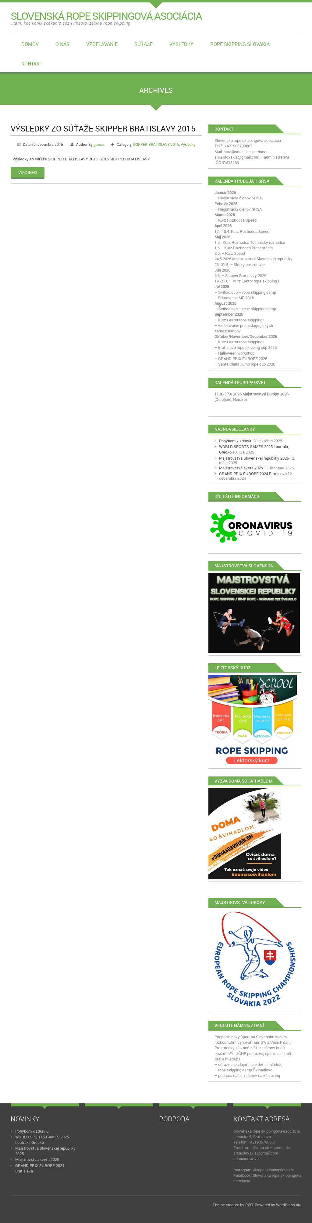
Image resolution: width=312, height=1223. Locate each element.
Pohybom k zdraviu (235, 440)
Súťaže (143, 44)
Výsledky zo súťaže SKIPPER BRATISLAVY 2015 (103, 128)
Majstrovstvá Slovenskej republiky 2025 (254, 458)
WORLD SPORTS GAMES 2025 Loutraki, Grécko (42, 1139)
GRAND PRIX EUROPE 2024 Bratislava (253, 473)
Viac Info (27, 172)
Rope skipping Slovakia (240, 44)
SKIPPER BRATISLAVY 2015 (156, 144)
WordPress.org (288, 1204)
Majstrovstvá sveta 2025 (241, 468)
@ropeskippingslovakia (273, 1169)
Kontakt (31, 63)
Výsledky (181, 44)
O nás (62, 44)
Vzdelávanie (102, 44)
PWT (249, 1204)
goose (99, 144)
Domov (30, 44)
